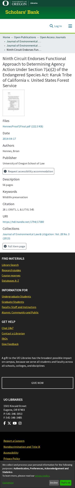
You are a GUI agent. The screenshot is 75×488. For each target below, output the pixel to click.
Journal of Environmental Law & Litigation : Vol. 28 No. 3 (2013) (24, 45)
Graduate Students (13, 302)
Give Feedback (10, 344)
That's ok (65, 482)
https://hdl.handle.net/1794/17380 (23, 222)
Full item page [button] (16, 246)
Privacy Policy (11, 458)
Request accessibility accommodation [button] (30, 171)
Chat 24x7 (7, 328)
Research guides (11, 270)
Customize (8, 482)
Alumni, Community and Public (20, 312)
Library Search (10, 265)
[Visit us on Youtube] (15, 423)
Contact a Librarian (13, 333)
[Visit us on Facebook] (4, 423)
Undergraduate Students (16, 296)
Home (6, 37)
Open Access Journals (53, 37)
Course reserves (11, 275)
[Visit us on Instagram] (20, 423)
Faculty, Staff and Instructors (19, 307)
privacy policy (42, 475)
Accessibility (10, 452)
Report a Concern (13, 441)
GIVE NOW (37, 383)
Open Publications (25, 37)
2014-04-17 (9, 138)
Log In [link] (58, 26)
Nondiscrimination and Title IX (21, 446)
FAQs (5, 338)
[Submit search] (51, 26)
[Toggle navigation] (70, 26)
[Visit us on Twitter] (9, 423)
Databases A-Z (10, 280)
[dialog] (37, 474)
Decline (54, 482)
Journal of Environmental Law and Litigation (24, 41)
